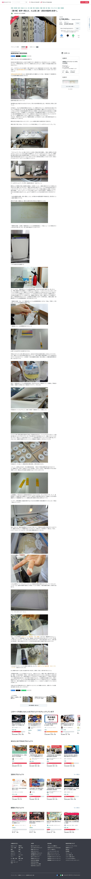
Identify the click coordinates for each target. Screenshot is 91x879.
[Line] (73, 36)
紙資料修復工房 (21, 69)
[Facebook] (62, 36)
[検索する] (26, 2)
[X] (68, 36)
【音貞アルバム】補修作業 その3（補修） (30, 636)
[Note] (79, 36)
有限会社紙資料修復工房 (16, 74)
